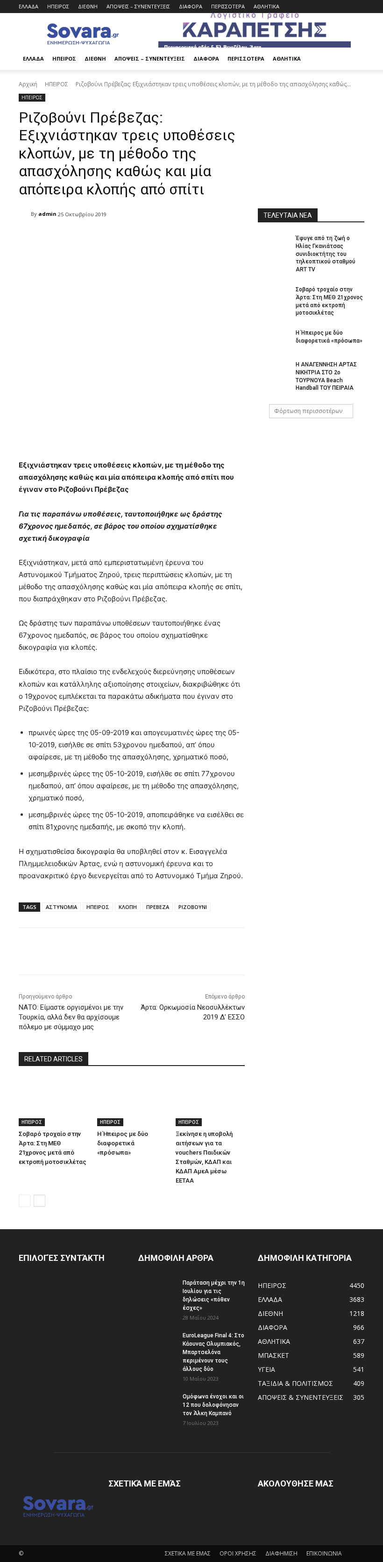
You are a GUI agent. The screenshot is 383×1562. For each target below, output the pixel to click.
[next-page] (39, 1201)
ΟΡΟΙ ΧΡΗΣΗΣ (238, 1553)
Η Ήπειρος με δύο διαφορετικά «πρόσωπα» (122, 1143)
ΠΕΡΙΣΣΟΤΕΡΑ (228, 6)
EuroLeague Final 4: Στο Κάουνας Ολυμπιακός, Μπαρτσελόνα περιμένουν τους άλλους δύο (213, 1352)
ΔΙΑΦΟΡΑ (190, 6)
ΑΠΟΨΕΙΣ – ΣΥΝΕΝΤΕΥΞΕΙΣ (138, 6)
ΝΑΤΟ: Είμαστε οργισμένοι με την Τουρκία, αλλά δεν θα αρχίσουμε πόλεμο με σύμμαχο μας (71, 1017)
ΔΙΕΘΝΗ (88, 6)
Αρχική (28, 84)
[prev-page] (24, 1201)
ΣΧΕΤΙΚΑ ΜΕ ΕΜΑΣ (188, 1553)
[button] (353, 59)
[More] (258, 951)
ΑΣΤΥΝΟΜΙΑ (61, 906)
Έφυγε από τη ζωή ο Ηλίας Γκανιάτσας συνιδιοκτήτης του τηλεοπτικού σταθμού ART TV (325, 254)
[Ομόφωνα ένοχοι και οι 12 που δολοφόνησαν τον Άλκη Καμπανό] (157, 1405)
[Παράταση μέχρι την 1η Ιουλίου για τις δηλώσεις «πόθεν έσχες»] (157, 1292)
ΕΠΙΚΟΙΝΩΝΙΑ (324, 1553)
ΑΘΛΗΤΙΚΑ (266, 6)
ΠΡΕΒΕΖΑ (157, 906)
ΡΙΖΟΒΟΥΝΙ (192, 906)
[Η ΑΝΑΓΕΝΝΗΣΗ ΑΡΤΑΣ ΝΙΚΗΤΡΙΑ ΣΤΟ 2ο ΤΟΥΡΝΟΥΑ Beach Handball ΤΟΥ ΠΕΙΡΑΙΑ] (274, 372)
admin (47, 213)
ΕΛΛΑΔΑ (28, 6)
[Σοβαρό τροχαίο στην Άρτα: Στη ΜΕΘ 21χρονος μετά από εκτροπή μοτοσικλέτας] (53, 1102)
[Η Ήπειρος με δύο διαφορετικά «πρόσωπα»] (131, 1102)
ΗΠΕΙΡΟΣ (58, 6)
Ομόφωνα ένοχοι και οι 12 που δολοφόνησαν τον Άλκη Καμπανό (213, 1405)
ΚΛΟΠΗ (128, 906)
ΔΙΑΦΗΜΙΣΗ (281, 1553)
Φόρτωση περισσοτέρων (308, 411)
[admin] (25, 214)
